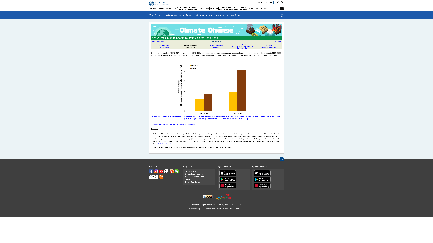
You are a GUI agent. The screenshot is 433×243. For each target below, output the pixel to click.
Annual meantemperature (164, 46)
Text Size (268, 2)
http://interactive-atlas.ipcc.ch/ (167, 144)
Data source (232, 119)
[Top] (282, 159)
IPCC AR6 (243, 119)
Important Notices (208, 205)
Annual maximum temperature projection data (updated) (175, 124)
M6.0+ (156, 177)
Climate (158, 15)
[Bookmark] (274, 2)
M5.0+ (156, 175)
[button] (278, 2)
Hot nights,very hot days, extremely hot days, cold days (242, 46)
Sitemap (195, 205)
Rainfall (278, 42)
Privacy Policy (223, 205)
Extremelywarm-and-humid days (268, 46)
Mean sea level (158, 42)
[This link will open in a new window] (151, 171)
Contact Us (236, 205)
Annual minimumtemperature (216, 46)
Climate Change (174, 15)
